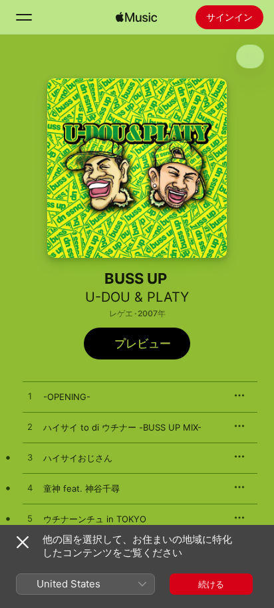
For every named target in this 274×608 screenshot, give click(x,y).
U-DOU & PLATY (137, 297)
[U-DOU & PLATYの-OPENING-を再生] (30, 397)
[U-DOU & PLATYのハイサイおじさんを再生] (30, 458)
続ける (211, 584)
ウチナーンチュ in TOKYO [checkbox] (94, 519)
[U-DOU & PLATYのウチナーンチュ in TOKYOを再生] (30, 519)
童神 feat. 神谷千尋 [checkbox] (81, 488)
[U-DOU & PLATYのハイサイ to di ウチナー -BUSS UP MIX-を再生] (30, 427)
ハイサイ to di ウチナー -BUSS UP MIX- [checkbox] (122, 427)
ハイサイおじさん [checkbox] (77, 458)
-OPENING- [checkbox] (66, 396)
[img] (136, 17)
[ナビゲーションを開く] (24, 17)
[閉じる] (23, 542)
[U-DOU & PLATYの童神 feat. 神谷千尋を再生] (30, 488)
